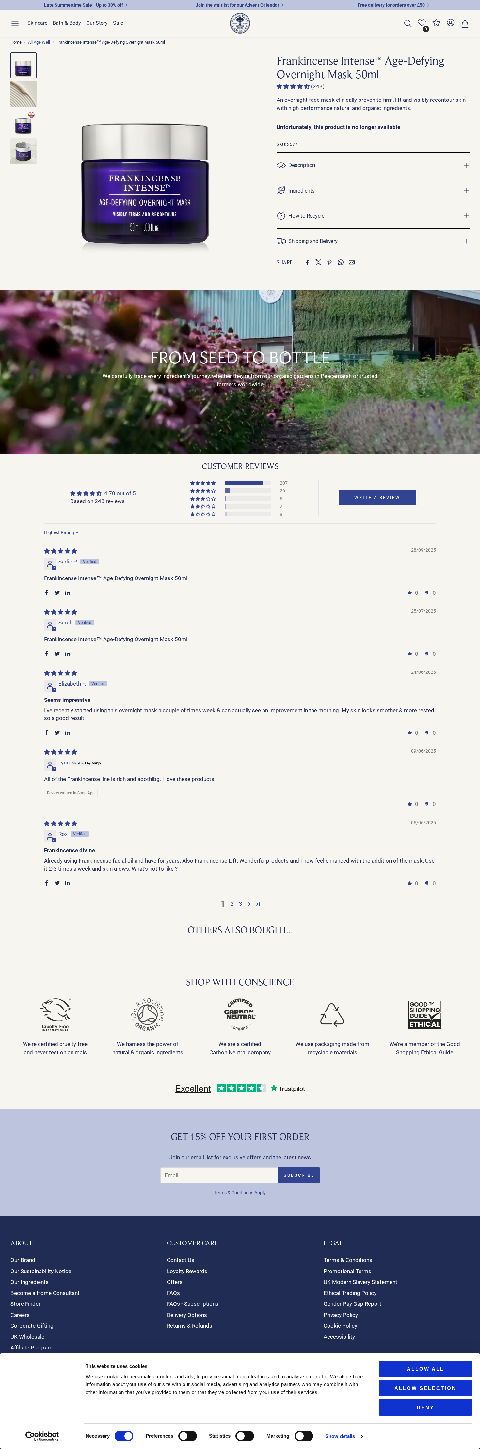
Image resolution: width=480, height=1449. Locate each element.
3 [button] (240, 904)
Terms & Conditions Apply (240, 1192)
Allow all (425, 1369)
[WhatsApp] (341, 262)
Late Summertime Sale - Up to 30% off (83, 5)
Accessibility (339, 1336)
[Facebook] (307, 262)
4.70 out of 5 (120, 493)
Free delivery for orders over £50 (391, 5)
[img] (60, 551)
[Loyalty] (436, 25)
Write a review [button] (377, 497)
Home (16, 42)
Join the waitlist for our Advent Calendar (237, 5)
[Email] (352, 262)
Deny (425, 1407)
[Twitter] (318, 262)
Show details (340, 1436)
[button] (15, 23)
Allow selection (425, 1388)
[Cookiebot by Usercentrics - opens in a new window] (42, 1436)
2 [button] (232, 904)
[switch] (187, 1436)
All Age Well (39, 42)
